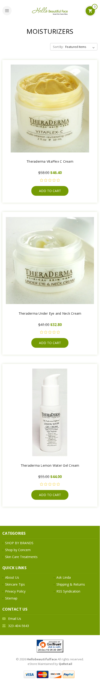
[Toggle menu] (7, 10)
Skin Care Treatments (21, 557)
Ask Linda (63, 577)
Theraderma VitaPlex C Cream (49, 161)
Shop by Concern (18, 550)
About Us (12, 577)
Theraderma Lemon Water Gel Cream (50, 465)
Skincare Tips (15, 584)
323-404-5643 (18, 626)
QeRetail (65, 664)
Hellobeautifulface (42, 659)
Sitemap (11, 598)
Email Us (14, 618)
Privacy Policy (15, 591)
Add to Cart (50, 191)
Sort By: (58, 47)
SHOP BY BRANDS (19, 543)
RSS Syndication (68, 591)
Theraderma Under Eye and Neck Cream (50, 313)
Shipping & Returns (70, 584)
